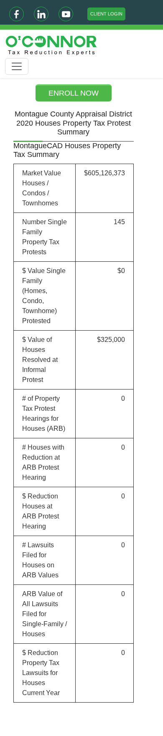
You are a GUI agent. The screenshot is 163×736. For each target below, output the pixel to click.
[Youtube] (66, 14)
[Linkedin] (41, 14)
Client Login (106, 13)
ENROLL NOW (73, 93)
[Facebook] (16, 14)
